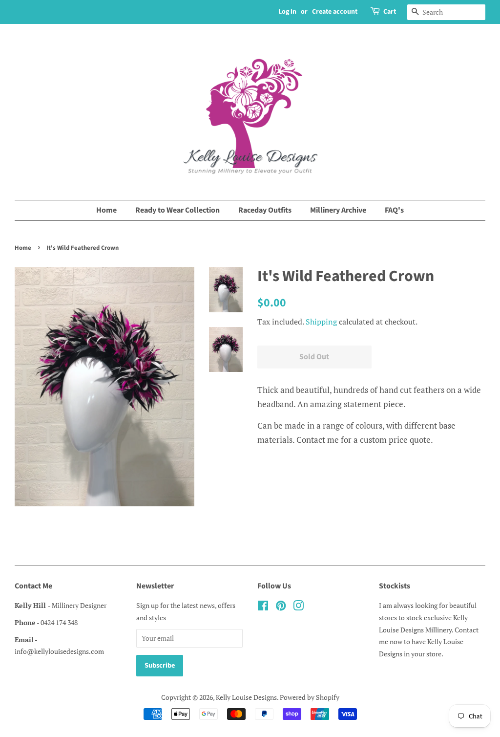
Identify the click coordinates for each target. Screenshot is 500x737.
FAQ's (394, 210)
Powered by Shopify (309, 697)
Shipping (321, 321)
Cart (389, 12)
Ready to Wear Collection (177, 210)
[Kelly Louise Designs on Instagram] (298, 607)
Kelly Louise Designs (246, 697)
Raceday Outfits (265, 210)
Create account (334, 12)
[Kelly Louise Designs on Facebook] (263, 607)
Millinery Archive (338, 210)
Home (106, 210)
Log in (287, 12)
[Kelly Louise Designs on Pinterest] (280, 607)
